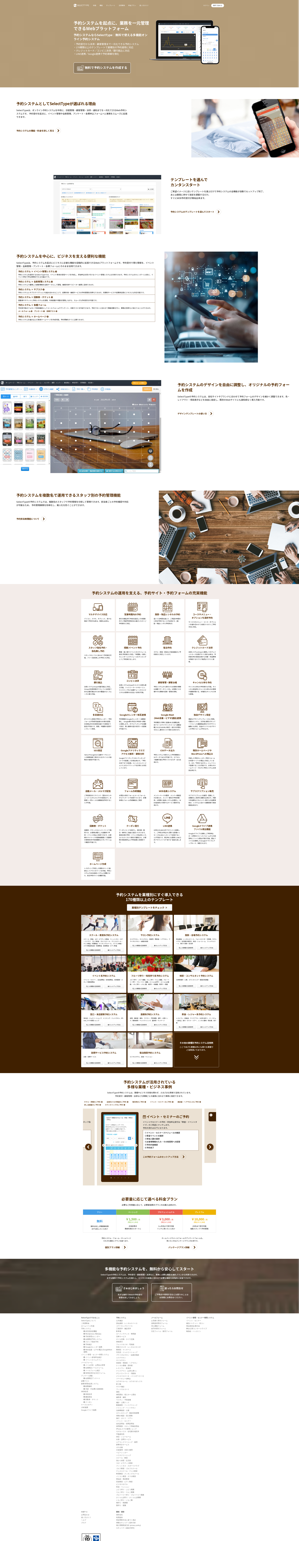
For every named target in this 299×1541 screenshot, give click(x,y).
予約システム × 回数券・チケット (34, 297)
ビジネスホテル (122, 1484)
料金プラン (132, 5)
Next (136, 1145)
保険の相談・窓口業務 (124, 1416)
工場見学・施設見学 (123, 1328)
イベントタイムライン (93, 1360)
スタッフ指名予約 (91, 1342)
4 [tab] (123, 1178)
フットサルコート (122, 1389)
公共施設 (119, 1321)
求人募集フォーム (157, 1326)
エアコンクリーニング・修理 (126, 1442)
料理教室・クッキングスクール (127, 1474)
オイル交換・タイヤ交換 (125, 1339)
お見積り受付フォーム (159, 1321)
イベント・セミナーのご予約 (161, 1102)
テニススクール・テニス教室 (126, 1471)
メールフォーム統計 (92, 1370)
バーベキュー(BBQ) (123, 1379)
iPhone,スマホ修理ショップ (126, 1429)
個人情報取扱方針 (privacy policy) (128, 1525)
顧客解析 (88, 1386)
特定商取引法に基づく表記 (126, 1520)
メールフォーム (24, 311)
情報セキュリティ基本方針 (126, 1523)
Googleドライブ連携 (88, 1410)
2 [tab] (116, 1178)
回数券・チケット (91, 1399)
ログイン (206, 5)
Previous (88, 1147)
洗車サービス (121, 1336)
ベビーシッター (122, 1453)
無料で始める (217, 5)
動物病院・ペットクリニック (126, 1405)
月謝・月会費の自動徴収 (94, 1389)
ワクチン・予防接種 (123, 1400)
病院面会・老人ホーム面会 (126, 1394)
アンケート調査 (87, 1376)
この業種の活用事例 (94, 950)
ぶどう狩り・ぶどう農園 (125, 1489)
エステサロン (121, 1358)
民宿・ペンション (122, 1487)
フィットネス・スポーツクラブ (127, 1466)
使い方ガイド (144, 5)
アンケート (38, 311)
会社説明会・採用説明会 (125, 1424)
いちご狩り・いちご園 (124, 1500)
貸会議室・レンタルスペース (126, 1323)
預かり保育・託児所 (123, 1460)
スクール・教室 (122, 1458)
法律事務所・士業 (122, 1410)
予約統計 (88, 1344)
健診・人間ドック (122, 1402)
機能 (101, 5)
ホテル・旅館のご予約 (92, 1102)
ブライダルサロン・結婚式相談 (127, 1355)
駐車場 (118, 1331)
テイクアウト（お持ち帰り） (126, 1371)
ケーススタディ (87, 1405)
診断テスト (51, 311)
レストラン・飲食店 (123, 1368)
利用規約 (119, 1517)
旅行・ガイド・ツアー (124, 1418)
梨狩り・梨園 (121, 1505)
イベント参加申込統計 (93, 1357)
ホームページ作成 (87, 1326)
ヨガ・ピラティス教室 (124, 1463)
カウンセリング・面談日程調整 (127, 1413)
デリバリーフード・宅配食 (126, 1373)
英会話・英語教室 (122, 1479)
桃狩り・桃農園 (122, 1503)
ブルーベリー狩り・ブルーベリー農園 (130, 1495)
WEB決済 (84, 1391)
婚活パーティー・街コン (195, 1323)
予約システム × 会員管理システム (34, 281)
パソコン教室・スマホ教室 (126, 1476)
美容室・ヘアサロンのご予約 (188, 1102)
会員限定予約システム (93, 1339)
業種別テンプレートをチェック (148, 907)
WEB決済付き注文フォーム (95, 1373)
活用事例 (122, 5)
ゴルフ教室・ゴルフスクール (126, 1468)
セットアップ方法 (114, 950)
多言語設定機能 (91, 1331)
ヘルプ (83, 1520)
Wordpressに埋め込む (93, 1334)
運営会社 (119, 1515)
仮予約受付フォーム (158, 1328)
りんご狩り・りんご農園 (125, 1492)
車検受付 (119, 1342)
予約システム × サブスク (30, 289)
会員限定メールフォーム (94, 1368)
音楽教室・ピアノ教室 (124, 1482)
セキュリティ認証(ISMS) (125, 1528)
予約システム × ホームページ (32, 316)
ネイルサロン (121, 1360)
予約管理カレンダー (92, 1336)
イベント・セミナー (123, 1421)
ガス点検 (119, 1447)
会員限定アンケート (92, 1378)
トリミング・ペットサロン (126, 1408)
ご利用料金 (85, 1323)
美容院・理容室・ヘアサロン (126, 1363)
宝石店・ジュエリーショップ (126, 1352)
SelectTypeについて (88, 1321)
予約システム (86, 1328)
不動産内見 (120, 1434)
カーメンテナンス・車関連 (126, 1334)
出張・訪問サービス (123, 1439)
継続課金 (88, 1397)
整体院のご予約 (138, 1102)
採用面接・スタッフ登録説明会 (127, 1426)
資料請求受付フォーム (159, 1323)
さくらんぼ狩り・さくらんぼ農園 (128, 1497)
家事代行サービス (122, 1445)
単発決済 (88, 1394)
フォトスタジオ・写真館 (125, 1344)
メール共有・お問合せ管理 (95, 1365)
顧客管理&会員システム (90, 1384)
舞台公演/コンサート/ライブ (196, 1328)
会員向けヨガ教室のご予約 (117, 1102)
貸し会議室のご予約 (92, 1105)
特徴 (94, 5)
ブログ (83, 1523)
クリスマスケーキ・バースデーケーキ (130, 1376)
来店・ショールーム (123, 1437)
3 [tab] (120, 1178)
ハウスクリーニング (123, 1455)
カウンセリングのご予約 (114, 1105)
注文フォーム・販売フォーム (162, 1331)
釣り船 (118, 1384)
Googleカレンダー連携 (93, 1347)
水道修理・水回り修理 (124, 1450)
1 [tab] (113, 1178)
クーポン (88, 1402)
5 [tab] (127, 1178)
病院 (117, 1392)
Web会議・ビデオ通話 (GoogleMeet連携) (98, 1351)
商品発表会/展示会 (193, 1326)
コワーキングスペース (124, 1326)
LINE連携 (84, 1407)
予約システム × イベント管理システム (36, 271)
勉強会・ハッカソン (193, 1331)
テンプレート (110, 5)
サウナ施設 (120, 1387)
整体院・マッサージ (123, 1350)
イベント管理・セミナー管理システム (95, 1355)
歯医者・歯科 (121, 1397)
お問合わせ (85, 1515)
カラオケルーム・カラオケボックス (129, 1381)
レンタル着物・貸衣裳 (124, 1365)
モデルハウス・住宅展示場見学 (127, 1431)
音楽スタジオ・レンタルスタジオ (128, 1347)
